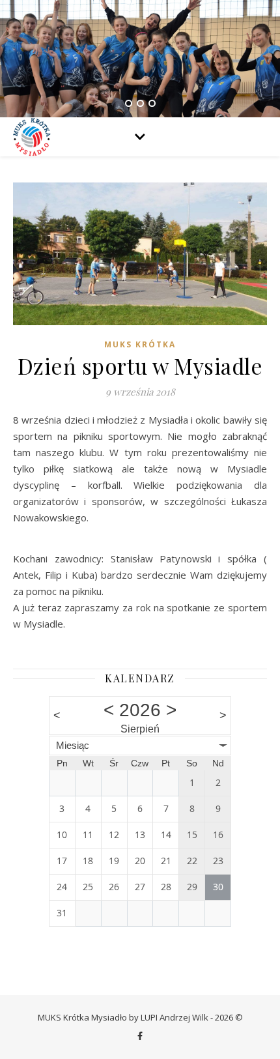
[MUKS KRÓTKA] (32, 136)
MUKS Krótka (140, 344)
